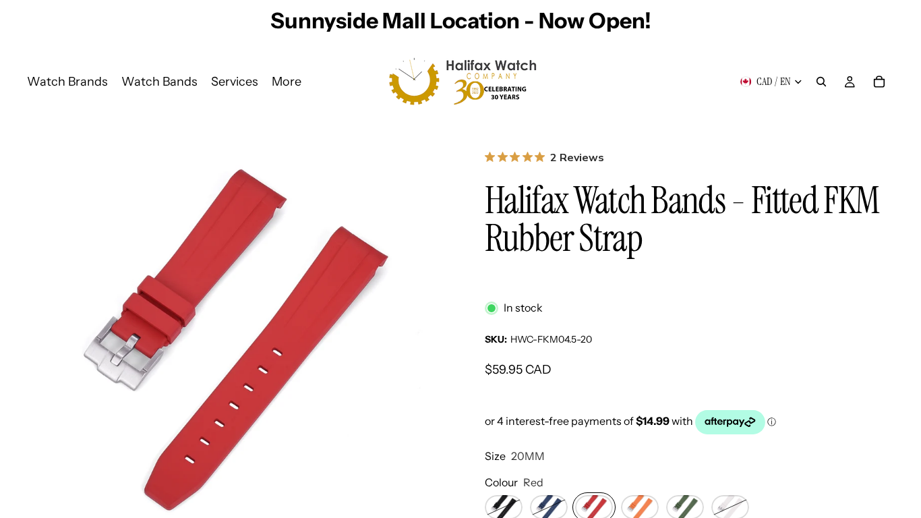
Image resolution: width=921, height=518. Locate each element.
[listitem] (286, 81)
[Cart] (879, 81)
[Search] (821, 81)
